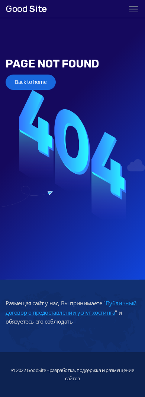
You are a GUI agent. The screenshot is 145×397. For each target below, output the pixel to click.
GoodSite (36, 370)
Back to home (30, 82)
